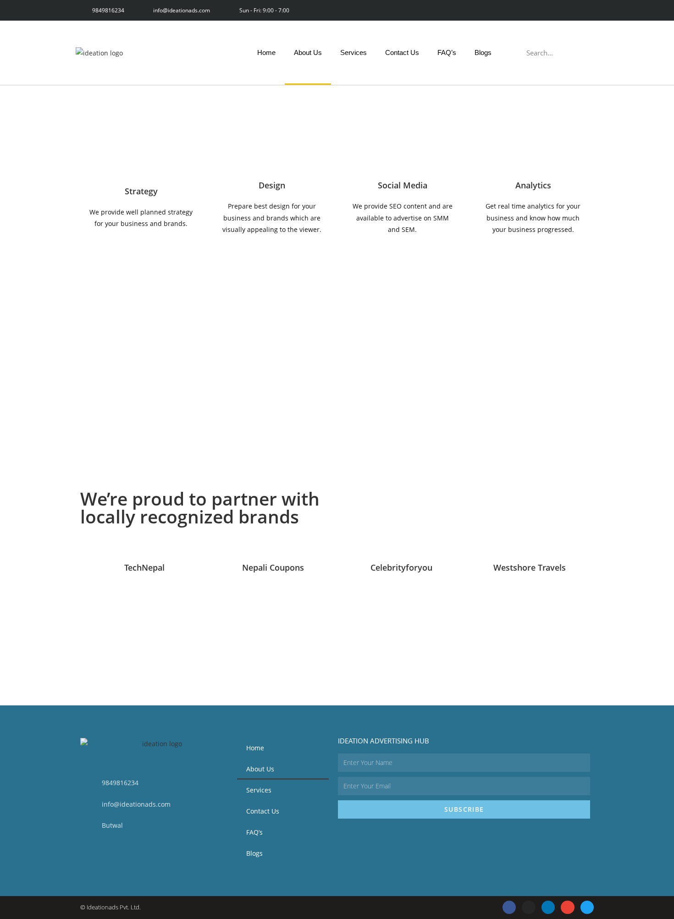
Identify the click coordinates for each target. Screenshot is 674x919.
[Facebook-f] (506, 10)
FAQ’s (446, 52)
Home (266, 52)
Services (353, 52)
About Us (308, 52)
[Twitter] (588, 10)
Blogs (483, 52)
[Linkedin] (547, 10)
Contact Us (402, 52)
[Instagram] (526, 10)
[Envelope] (567, 10)
